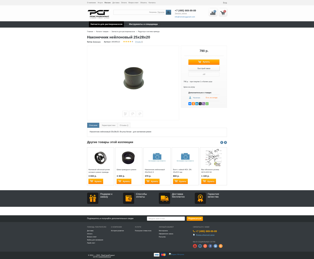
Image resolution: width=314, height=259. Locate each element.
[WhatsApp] (207, 103)
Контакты (152, 3)
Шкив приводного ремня (126, 170)
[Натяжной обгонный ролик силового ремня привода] (101, 157)
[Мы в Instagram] (200, 246)
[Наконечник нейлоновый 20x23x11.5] (157, 157)
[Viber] (203, 103)
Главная (90, 31)
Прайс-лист (91, 243)
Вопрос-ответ (133, 3)
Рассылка (162, 237)
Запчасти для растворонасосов (106, 24)
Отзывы (138, 42)
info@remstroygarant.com (185, 17)
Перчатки (160, 12)
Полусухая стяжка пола (143, 231)
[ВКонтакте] (189, 103)
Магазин (108, 3)
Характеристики (108, 125)
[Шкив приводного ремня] (129, 157)
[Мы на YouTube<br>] (195, 246)
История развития (117, 231)
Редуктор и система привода (148, 31)
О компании (91, 3)
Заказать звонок (181, 13)
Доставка (115, 3)
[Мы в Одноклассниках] (221, 246)
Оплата (124, 3)
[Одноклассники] (193, 103)
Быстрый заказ (204, 68)
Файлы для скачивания (95, 240)
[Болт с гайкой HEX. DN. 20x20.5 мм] (185, 157)
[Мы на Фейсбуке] (210, 246)
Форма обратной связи (205, 235)
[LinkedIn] (196, 103)
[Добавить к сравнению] (204, 74)
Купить (206, 62)
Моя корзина (163, 231)
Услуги (100, 3)
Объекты (143, 3)
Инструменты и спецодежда (143, 24)
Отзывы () (124, 125)
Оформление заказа (166, 234)
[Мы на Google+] (205, 246)
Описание (93, 125)
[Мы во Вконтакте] (215, 246)
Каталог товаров (102, 31)
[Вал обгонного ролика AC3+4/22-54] (213, 157)
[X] (200, 103)
